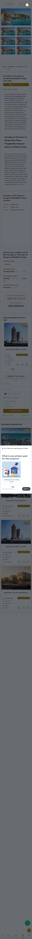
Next (25, 489)
